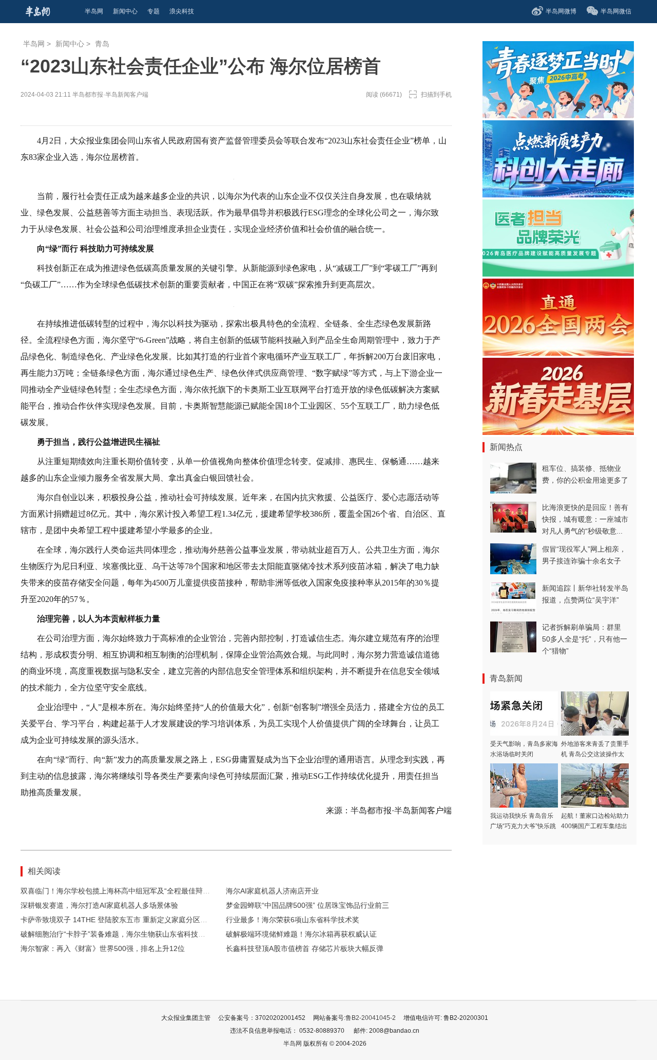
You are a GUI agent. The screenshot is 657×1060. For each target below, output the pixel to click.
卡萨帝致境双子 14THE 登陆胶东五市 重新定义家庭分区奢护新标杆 (128, 920)
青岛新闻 (506, 678)
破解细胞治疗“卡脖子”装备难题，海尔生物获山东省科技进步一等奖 (127, 934)
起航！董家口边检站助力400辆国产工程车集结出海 (595, 826)
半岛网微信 (616, 11)
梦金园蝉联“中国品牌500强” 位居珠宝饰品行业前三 (307, 905)
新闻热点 (506, 447)
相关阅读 (44, 871)
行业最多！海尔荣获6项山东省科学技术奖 (292, 920)
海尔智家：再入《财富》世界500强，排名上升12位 (103, 948)
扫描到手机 (436, 94)
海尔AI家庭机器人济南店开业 (272, 891)
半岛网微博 (561, 11)
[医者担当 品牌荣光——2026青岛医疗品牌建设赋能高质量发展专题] (558, 273)
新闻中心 (69, 44)
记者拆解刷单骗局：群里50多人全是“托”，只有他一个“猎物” (584, 639)
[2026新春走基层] (558, 432)
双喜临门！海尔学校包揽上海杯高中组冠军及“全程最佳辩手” (116, 891)
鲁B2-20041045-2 (370, 1017)
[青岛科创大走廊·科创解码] (558, 194)
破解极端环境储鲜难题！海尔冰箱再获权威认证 (301, 934)
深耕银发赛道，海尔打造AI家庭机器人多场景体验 (99, 905)
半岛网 (34, 44)
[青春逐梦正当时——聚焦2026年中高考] (558, 115)
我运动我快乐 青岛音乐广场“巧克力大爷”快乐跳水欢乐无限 (523, 826)
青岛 (102, 44)
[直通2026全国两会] (558, 353)
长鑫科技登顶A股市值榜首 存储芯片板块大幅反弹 (304, 948)
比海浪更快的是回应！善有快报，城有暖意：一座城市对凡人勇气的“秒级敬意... (585, 519)
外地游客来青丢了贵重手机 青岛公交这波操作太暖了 (595, 754)
